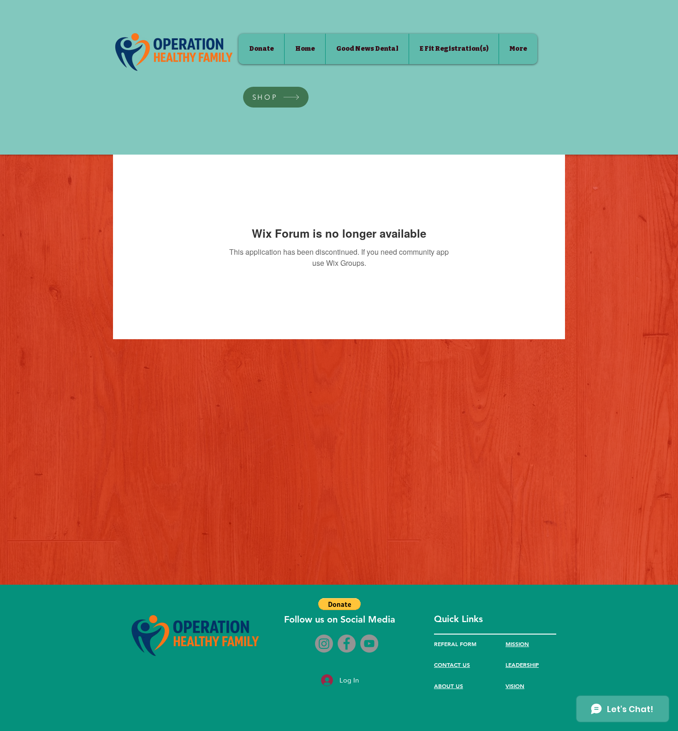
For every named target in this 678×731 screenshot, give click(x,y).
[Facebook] (347, 644)
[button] (339, 604)
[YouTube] (369, 644)
